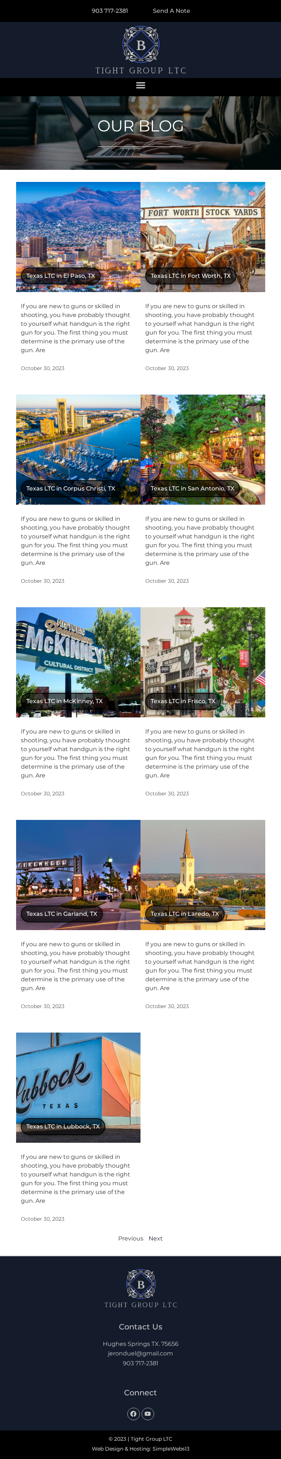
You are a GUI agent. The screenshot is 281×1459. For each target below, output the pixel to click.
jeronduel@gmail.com (140, 1353)
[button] (140, 85)
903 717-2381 (140, 1363)
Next (156, 1238)
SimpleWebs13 (171, 1448)
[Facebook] (133, 1414)
